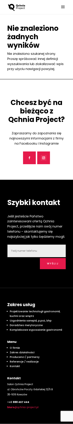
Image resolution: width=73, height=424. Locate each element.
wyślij (53, 263)
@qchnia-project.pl (22, 407)
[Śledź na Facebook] (29, 157)
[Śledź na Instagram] (43, 157)
